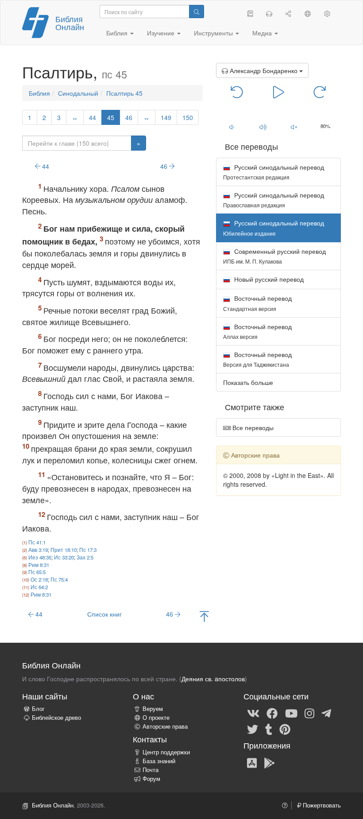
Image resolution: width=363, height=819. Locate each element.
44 (92, 117)
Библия (39, 93)
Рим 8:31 (38, 564)
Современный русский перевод (274, 256)
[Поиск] (196, 11)
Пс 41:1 (37, 542)
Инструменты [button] (214, 32)
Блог (38, 709)
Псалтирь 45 (124, 93)
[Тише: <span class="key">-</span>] (231, 126)
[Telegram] (326, 713)
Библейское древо (56, 718)
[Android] (269, 762)
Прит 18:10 (63, 549)
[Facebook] (272, 713)
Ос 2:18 (39, 579)
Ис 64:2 (39, 586)
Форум (151, 779)
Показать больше (248, 382)
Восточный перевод (257, 303)
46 (128, 117)
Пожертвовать (321, 805)
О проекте (156, 718)
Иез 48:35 (39, 557)
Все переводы (252, 427)
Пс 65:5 (37, 571)
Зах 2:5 (85, 557)
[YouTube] (291, 713)
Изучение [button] (161, 32)
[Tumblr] (268, 729)
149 (166, 117)
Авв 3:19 (38, 549)
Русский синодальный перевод (273, 172)
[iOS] (252, 762)
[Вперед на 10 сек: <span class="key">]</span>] (320, 91)
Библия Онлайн (69, 23)
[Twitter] (252, 729)
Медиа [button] (263, 32)
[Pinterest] (284, 729)
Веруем (153, 709)
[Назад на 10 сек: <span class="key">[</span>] (237, 91)
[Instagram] (309, 713)
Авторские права (165, 726)
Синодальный (78, 93)
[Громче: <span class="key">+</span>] (262, 126)
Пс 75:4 (59, 579)
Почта (150, 770)
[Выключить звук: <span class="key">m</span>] (294, 126)
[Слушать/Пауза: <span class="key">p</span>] (278, 91)
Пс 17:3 (88, 549)
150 (187, 117)
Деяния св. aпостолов (213, 678)
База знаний (159, 761)
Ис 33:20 (64, 557)
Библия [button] (117, 32)
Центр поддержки (166, 752)
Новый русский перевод (268, 279)
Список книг (104, 613)
